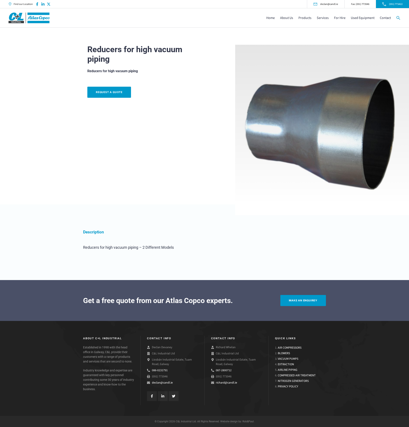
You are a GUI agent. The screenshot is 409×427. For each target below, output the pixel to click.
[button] (398, 18)
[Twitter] (174, 396)
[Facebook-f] (37, 4)
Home (270, 18)
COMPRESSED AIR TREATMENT (297, 375)
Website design (229, 421)
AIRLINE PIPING (287, 370)
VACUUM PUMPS (288, 359)
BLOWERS (284, 353)
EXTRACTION (286, 364)
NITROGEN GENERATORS (293, 381)
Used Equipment (362, 18)
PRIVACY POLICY (288, 386)
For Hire (340, 18)
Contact (385, 18)
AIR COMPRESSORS (289, 348)
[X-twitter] (48, 4)
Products (304, 18)
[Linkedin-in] (43, 4)
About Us (286, 18)
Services (323, 18)
